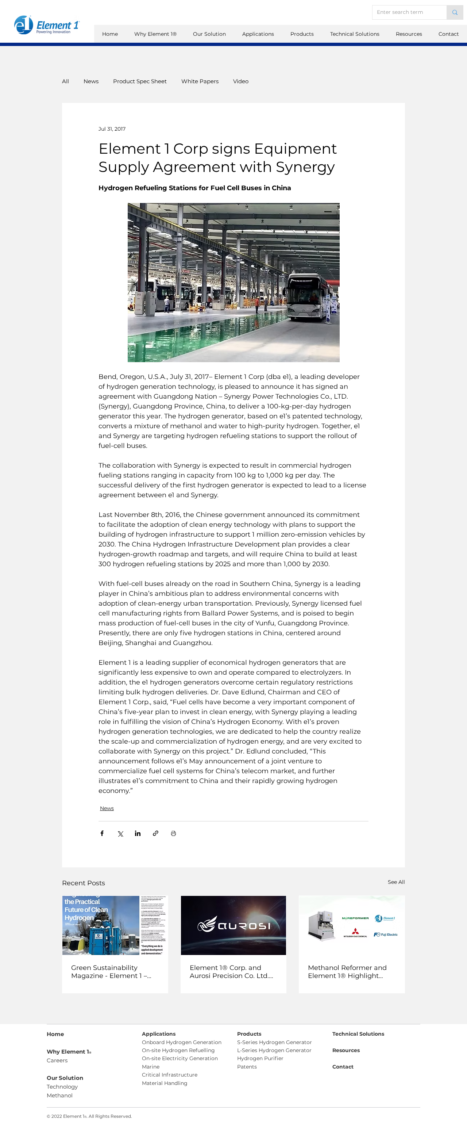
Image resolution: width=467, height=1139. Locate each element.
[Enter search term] (455, 12)
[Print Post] (173, 833)
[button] (408, 34)
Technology (62, 1086)
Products (249, 1034)
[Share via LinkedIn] (137, 833)
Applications (158, 1034)
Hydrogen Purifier (260, 1058)
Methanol (60, 1095)
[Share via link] (155, 833)
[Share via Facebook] (102, 833)
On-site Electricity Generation (180, 1058)
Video (240, 81)
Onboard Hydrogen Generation (181, 1042)
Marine (150, 1066)
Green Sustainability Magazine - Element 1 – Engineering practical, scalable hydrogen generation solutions (109, 972)
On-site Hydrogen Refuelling (178, 1050)
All (65, 81)
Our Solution (65, 1077)
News (91, 81)
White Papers (200, 81)
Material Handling (165, 1083)
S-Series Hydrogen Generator (274, 1042)
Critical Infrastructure (169, 1074)
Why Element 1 (69, 1051)
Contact (343, 1066)
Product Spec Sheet (140, 81)
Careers (57, 1060)
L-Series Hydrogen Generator (274, 1050)
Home (55, 1034)
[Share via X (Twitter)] (119, 833)
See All (396, 882)
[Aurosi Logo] (233, 925)
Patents (247, 1066)
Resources (346, 1050)
